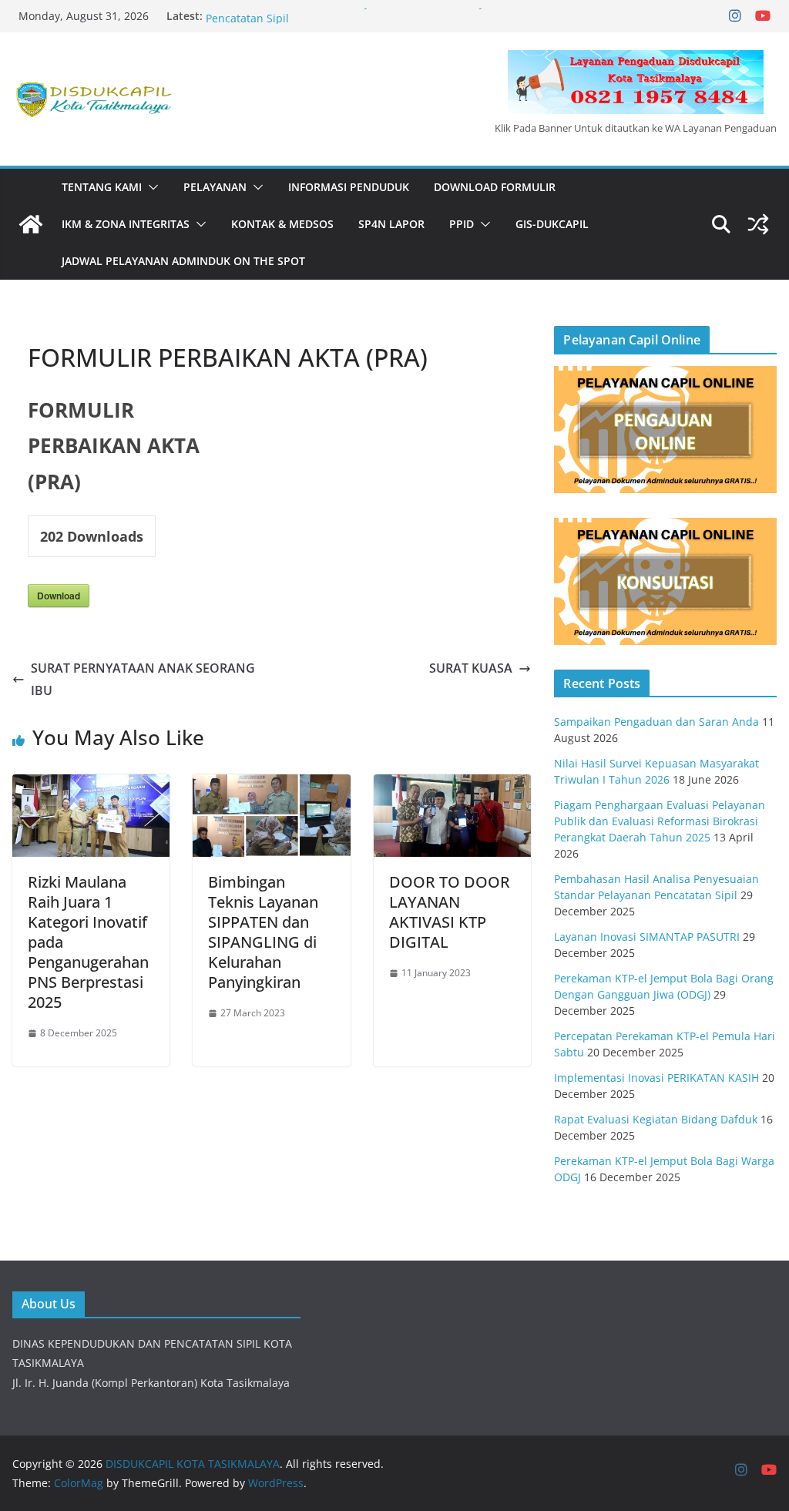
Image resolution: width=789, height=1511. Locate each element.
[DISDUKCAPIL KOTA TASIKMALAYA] (30, 224)
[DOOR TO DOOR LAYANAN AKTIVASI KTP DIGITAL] (452, 785)
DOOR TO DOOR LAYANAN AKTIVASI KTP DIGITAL (449, 911)
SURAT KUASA (470, 668)
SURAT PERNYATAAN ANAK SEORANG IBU (143, 679)
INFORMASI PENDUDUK (348, 187)
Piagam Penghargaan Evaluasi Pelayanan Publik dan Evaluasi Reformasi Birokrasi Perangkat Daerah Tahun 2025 (659, 820)
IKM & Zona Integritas (126, 224)
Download (58, 596)
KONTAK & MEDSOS (282, 224)
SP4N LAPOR (391, 224)
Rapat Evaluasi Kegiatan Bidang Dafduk (655, 1119)
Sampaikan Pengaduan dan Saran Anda (656, 721)
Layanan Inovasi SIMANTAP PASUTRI (647, 936)
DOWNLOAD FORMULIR (495, 187)
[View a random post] (758, 224)
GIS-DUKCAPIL (552, 224)
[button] (150, 187)
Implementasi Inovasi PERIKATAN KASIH (656, 1077)
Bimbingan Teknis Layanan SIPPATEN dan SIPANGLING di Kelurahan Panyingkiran (263, 931)
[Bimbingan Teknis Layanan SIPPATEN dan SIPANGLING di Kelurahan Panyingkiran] (271, 785)
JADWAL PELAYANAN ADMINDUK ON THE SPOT (183, 261)
